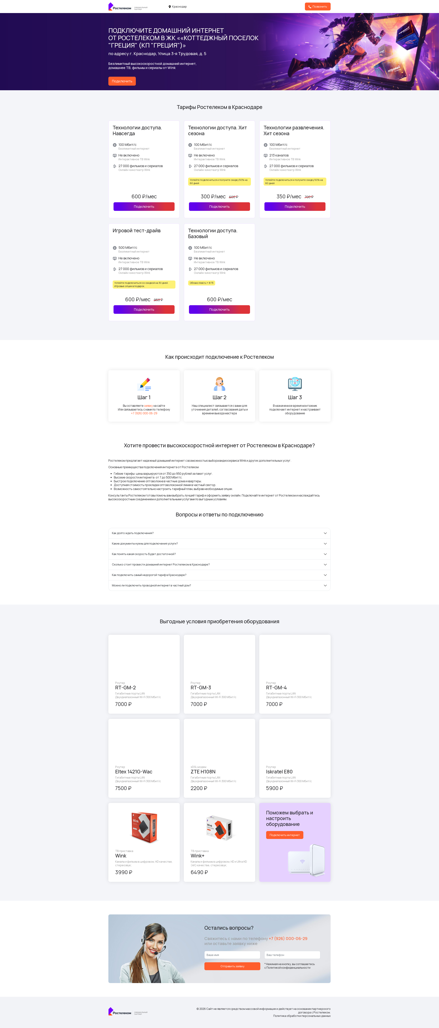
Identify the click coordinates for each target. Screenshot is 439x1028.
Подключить (122, 81)
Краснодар (179, 6)
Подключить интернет (285, 835)
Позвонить (319, 6)
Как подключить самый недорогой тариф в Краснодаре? (149, 575)
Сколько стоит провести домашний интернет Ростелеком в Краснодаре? (161, 564)
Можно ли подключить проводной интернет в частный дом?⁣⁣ (151, 585)
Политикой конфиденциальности (288, 967)
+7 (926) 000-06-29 (144, 413)
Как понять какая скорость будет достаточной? (144, 554)
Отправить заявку (232, 966)
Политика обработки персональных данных (302, 1016)
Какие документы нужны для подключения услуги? (145, 543)
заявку (148, 406)
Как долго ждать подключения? (133, 533)
